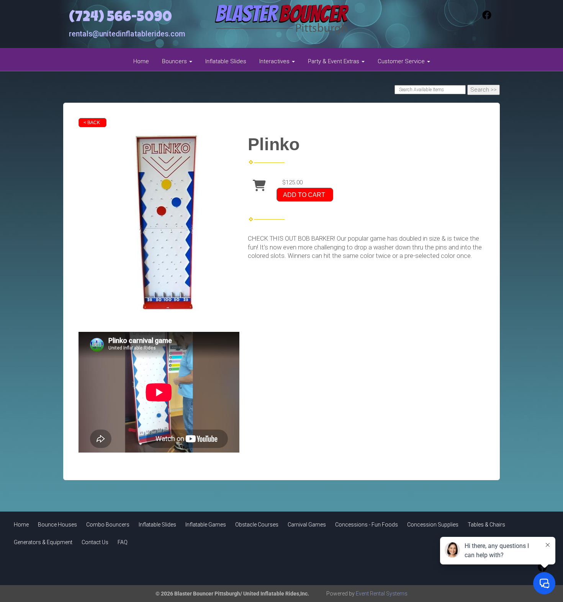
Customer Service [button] (402, 61)
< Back (91, 122)
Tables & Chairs (486, 525)
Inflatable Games (205, 525)
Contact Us (95, 542)
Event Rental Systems (382, 594)
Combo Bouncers (107, 525)
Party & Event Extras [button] (334, 61)
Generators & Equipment (43, 542)
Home (141, 61)
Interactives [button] (275, 61)
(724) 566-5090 (120, 18)
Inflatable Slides (225, 61)
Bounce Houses (57, 525)
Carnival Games (307, 525)
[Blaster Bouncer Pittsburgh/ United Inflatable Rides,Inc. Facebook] (486, 17)
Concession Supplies (432, 525)
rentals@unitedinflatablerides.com (127, 34)
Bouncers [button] (175, 61)
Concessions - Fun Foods (366, 525)
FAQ (123, 542)
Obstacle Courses (256, 525)
